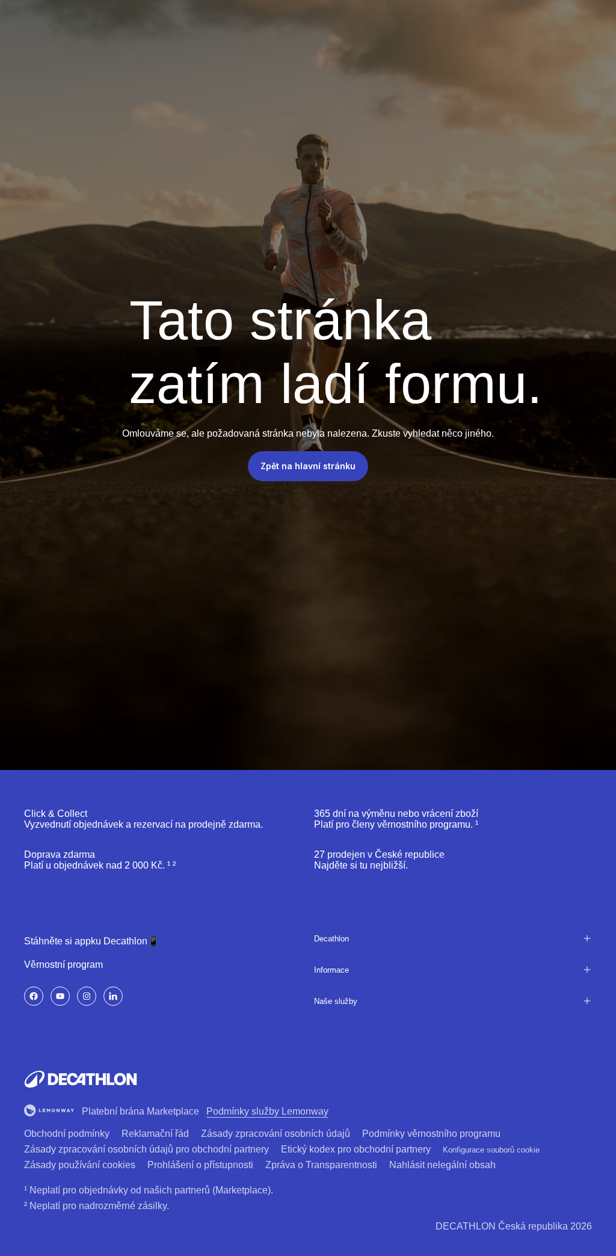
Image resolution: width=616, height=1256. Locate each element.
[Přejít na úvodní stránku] (80, 1079)
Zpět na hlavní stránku (308, 466)
